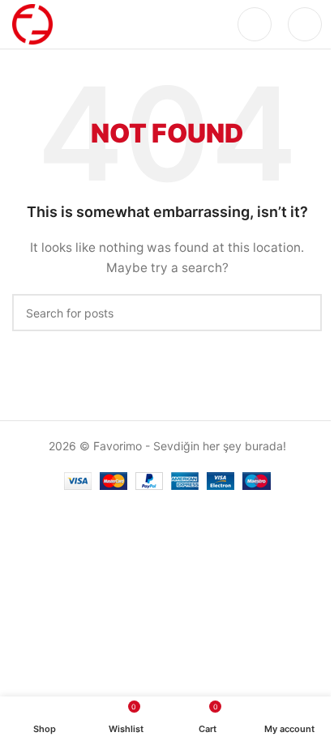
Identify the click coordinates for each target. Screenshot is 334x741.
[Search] (254, 24)
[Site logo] (32, 23)
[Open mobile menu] (305, 24)
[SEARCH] (303, 312)
